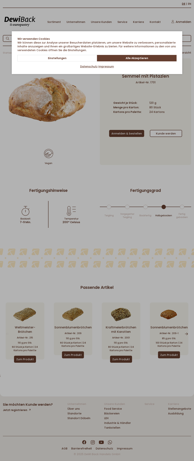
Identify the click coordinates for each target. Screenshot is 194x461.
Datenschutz (89, 66)
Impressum (106, 66)
